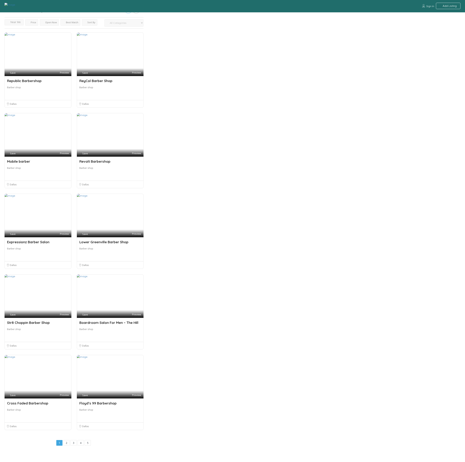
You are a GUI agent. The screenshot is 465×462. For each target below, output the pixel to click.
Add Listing (449, 6)
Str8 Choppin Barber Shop (28, 322)
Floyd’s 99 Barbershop (98, 403)
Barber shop (14, 87)
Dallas (13, 103)
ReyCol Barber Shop (95, 81)
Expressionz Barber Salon (28, 242)
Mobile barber (18, 161)
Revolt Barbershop (94, 161)
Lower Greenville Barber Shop (103, 242)
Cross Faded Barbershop (27, 403)
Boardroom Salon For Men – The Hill (108, 322)
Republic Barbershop (24, 81)
